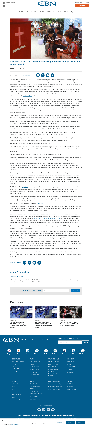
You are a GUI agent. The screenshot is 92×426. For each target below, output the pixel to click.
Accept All (80, 422)
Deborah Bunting (17, 68)
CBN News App (17, 400)
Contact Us (78, 2)
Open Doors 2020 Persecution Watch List (47, 218)
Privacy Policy (24, 418)
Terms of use (16, 418)
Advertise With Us (73, 367)
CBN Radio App (72, 389)
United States (16, 384)
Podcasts (70, 387)
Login (87, 2)
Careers (69, 369)
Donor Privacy (33, 418)
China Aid (40, 203)
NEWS (14, 381)
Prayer (32, 364)
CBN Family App (35, 399)
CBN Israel (15, 364)
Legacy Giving (53, 364)
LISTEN (59, 12)
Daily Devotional (35, 361)
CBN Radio (70, 384)
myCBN (75, 418)
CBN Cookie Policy (43, 418)
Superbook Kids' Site (55, 389)
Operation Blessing (18, 361)
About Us (70, 372)
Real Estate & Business (52, 375)
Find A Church (34, 369)
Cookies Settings (67, 418)
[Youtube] (39, 409)
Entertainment (16, 394)
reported (25, 187)
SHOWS (32, 381)
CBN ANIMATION (54, 381)
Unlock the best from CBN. (32, 291)
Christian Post (27, 96)
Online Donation (53, 361)
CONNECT (70, 359)
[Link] (52, 75)
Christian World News (35, 387)
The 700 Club (23, 12)
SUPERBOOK (50, 12)
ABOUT (66, 12)
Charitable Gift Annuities (53, 370)
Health (14, 392)
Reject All (70, 422)
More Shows (34, 396)
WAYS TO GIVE (53, 359)
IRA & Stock (52, 367)
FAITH (42, 12)
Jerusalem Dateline (36, 394)
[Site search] (72, 12)
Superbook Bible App (55, 387)
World (13, 387)
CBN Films (15, 371)
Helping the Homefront (15, 367)
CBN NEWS (34, 12)
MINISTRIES (16, 359)
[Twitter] (43, 75)
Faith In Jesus (34, 367)
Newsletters (71, 361)
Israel (13, 389)
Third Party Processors (55, 418)
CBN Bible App (35, 375)
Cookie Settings (60, 422)
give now (82, 5)
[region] (46, 422)
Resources (33, 372)
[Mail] (47, 75)
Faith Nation (34, 391)
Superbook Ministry (54, 384)
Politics (14, 397)
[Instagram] (48, 409)
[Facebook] (38, 75)
